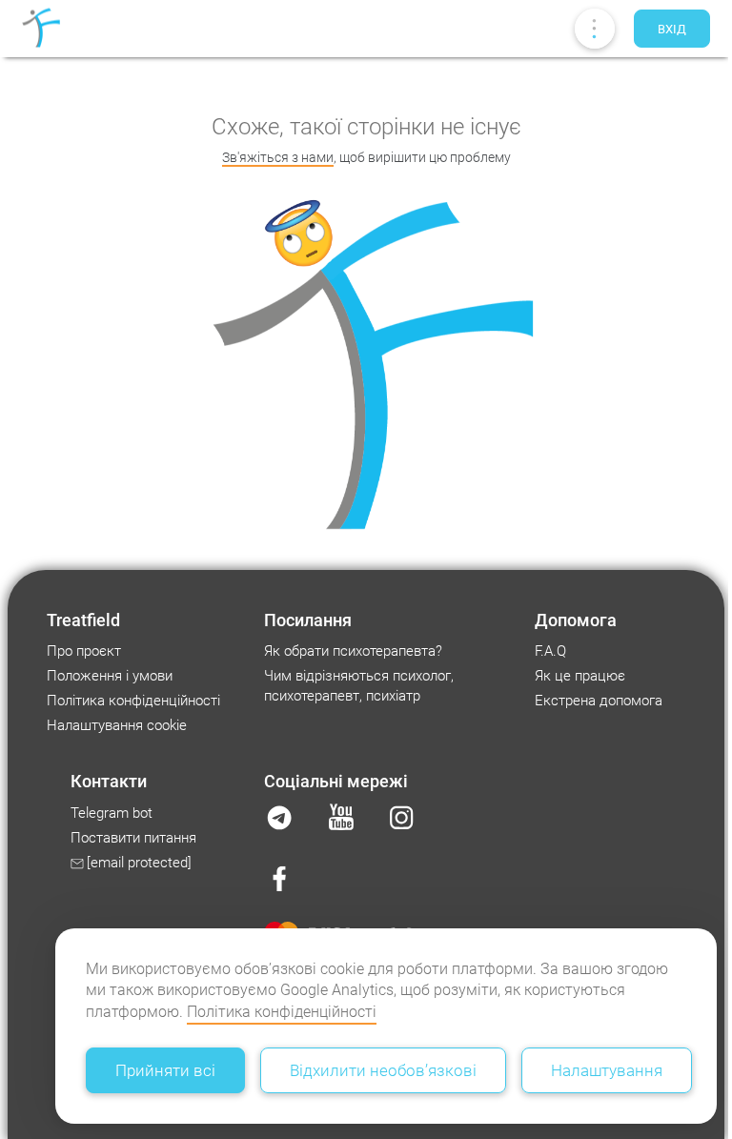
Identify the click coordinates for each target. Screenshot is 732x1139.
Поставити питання (133, 837)
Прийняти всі (165, 1070)
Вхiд (672, 29)
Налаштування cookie (117, 725)
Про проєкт (84, 651)
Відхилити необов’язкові (383, 1070)
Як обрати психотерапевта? (353, 651)
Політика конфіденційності (281, 1012)
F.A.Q (550, 651)
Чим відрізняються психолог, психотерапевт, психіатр (359, 685)
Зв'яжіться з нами (278, 157)
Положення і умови (110, 675)
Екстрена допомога (598, 700)
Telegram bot (111, 813)
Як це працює (580, 675)
